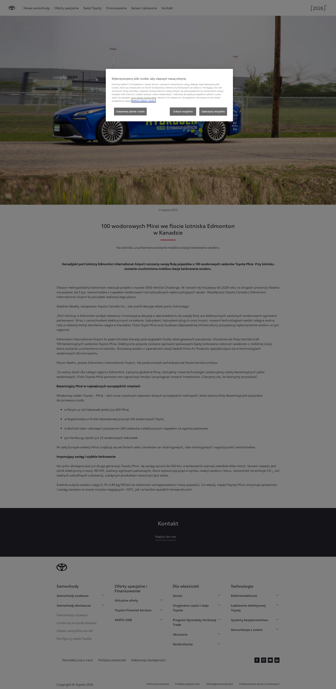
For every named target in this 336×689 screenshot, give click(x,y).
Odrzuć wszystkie (183, 111)
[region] (169, 95)
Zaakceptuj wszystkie (213, 111)
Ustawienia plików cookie (130, 111)
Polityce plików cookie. (143, 100)
